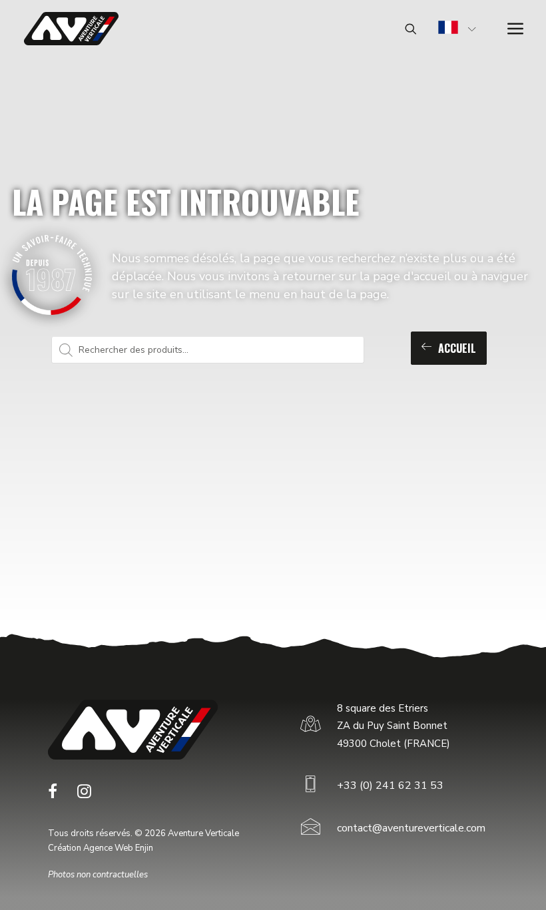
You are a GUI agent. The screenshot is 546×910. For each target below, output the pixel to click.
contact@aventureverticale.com (411, 828)
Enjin (144, 848)
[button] (52, 795)
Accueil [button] (457, 348)
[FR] (448, 29)
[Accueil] (133, 730)
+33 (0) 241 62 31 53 (390, 785)
